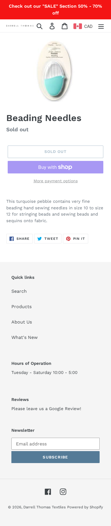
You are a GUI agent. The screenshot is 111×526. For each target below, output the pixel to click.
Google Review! (65, 408)
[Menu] (101, 25)
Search (19, 291)
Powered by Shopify (85, 507)
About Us (21, 322)
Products (21, 306)
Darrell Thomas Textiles (44, 507)
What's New (24, 337)
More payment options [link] (56, 181)
